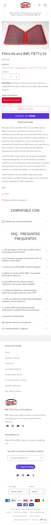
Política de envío (34, 516)
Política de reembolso (21, 512)
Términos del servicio (20, 516)
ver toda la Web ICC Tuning (15, 380)
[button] (5, 5)
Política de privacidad (37, 512)
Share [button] (6, 194)
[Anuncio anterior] (4, 14)
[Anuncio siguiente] (46, 14)
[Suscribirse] (40, 458)
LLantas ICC (9, 363)
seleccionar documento (11, 100)
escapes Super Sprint (13, 374)
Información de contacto (22, 520)
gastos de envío (21, 68)
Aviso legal (35, 520)
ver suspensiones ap (13, 369)
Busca (7, 352)
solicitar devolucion (13, 385)
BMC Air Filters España (23, 509)
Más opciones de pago (25, 122)
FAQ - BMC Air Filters (13, 391)
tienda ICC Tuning (12, 358)
